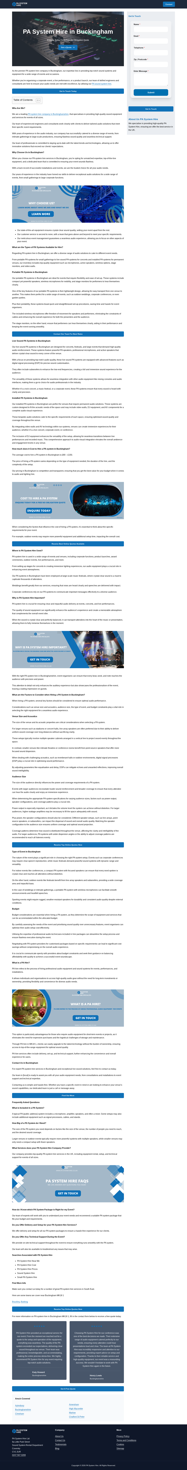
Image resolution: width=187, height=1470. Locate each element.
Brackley (16, 1302)
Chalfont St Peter (76, 1417)
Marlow (72, 1413)
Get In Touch (151, 109)
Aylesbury (19, 1405)
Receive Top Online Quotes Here (68, 845)
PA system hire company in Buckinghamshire (48, 114)
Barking (24, 1302)
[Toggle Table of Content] (37, 100)
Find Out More (68, 1095)
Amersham (74, 1404)
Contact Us (60, 1440)
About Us (59, 1436)
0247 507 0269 (19, 1455)
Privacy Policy (123, 1436)
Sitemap (120, 1448)
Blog (57, 1448)
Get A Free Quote (68, 1389)
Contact (169, 4)
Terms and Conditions (126, 1440)
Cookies (120, 1444)
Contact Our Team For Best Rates (68, 334)
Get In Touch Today (68, 91)
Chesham (19, 1414)
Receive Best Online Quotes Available (68, 544)
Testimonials (60, 1444)
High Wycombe (76, 1409)
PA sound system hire (101, 84)
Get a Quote (66, 47)
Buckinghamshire (23, 1410)
